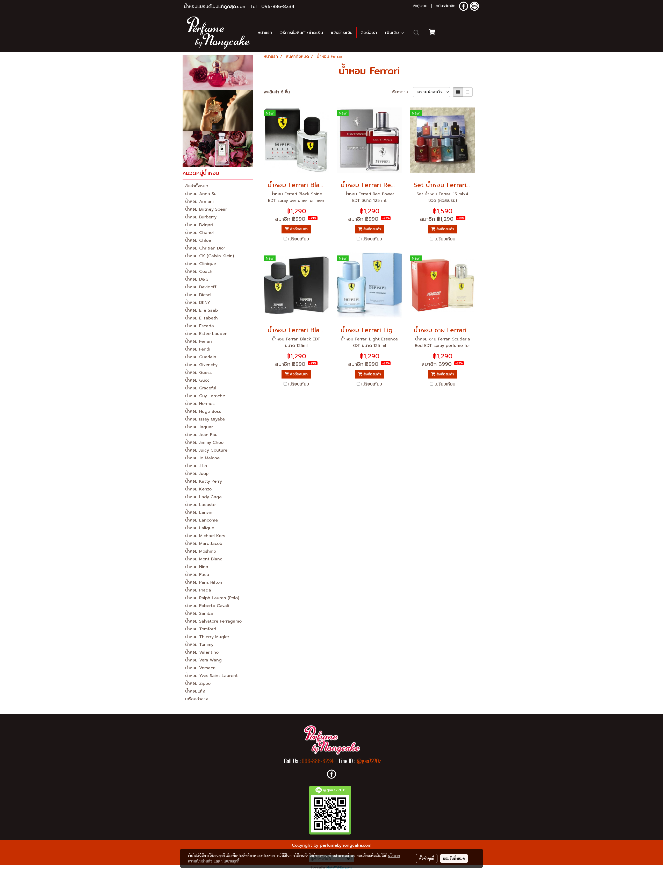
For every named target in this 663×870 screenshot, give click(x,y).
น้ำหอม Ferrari (198, 341)
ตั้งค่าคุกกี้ (426, 858)
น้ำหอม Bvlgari (199, 225)
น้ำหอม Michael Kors (205, 536)
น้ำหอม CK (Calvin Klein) (209, 256)
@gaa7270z (369, 761)
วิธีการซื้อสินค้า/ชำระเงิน (301, 33)
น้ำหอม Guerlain (200, 357)
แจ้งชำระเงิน (341, 33)
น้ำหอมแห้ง (195, 691)
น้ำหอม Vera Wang (203, 660)
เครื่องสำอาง (196, 699)
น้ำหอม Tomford (200, 629)
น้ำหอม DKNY (197, 302)
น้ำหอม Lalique (199, 528)
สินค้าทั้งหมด (196, 186)
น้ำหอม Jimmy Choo (204, 442)
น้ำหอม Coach (198, 271)
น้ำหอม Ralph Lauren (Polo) (212, 598)
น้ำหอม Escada (199, 326)
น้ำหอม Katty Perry (203, 481)
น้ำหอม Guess (198, 372)
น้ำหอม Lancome (201, 520)
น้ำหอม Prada (198, 590)
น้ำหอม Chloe (198, 240)
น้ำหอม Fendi (197, 349)
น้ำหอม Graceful (200, 388)
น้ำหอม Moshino (200, 551)
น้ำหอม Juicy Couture (206, 450)
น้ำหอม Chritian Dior (205, 248)
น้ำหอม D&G (196, 279)
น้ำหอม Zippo (198, 683)
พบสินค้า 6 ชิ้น (277, 92)
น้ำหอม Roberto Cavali (207, 606)
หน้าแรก (265, 33)
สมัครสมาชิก (445, 6)
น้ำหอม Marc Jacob (203, 543)
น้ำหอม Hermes (199, 404)
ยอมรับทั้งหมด (454, 858)
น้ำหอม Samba (199, 613)
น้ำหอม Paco (197, 575)
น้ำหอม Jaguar (199, 427)
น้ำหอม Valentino (202, 652)
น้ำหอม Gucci (198, 380)
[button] (416, 33)
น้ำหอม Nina (196, 567)
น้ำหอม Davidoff (201, 287)
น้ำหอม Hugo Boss (203, 411)
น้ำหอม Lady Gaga (203, 497)
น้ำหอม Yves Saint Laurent (211, 676)
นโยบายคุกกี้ (230, 861)
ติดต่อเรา (369, 33)
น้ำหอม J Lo (196, 466)
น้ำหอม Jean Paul (202, 435)
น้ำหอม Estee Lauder (206, 334)
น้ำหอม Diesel (198, 295)
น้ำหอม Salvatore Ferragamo (213, 621)
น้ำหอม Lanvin (198, 512)
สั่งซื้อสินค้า (298, 229)
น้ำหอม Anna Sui (201, 194)
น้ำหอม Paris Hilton (203, 582)
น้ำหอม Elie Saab (201, 310)
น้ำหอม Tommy (199, 644)
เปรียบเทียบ (298, 239)
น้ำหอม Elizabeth (201, 318)
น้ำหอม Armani (199, 201)
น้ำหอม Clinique (200, 264)
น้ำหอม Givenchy (201, 365)
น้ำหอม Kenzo (198, 489)
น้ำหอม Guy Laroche (205, 396)
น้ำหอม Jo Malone (202, 458)
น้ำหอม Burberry (201, 217)
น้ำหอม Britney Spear (206, 209)
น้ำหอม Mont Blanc (203, 559)
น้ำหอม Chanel (199, 233)
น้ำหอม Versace (200, 668)
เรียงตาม (402, 92)
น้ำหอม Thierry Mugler (207, 637)
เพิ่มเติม (392, 33)
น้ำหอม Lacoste (200, 505)
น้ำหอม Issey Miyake (205, 419)
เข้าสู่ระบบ (420, 6)
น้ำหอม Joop (196, 473)
